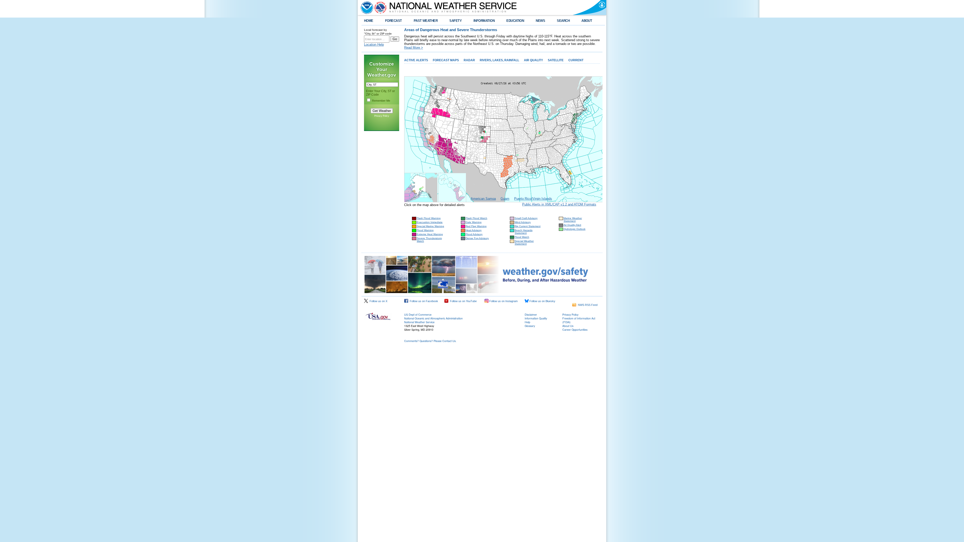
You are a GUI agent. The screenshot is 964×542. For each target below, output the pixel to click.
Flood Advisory (474, 234)
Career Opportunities (574, 329)
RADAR (469, 60)
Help (527, 322)
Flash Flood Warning (429, 218)
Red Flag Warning (476, 226)
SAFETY (455, 21)
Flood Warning (425, 230)
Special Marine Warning (430, 226)
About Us (567, 326)
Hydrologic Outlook (574, 229)
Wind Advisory (523, 222)
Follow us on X (377, 301)
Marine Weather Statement (573, 219)
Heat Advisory (473, 230)
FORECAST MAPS (446, 60)
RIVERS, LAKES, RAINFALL (499, 60)
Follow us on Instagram (503, 301)
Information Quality (536, 318)
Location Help (374, 44)
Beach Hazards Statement (523, 231)
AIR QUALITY (533, 60)
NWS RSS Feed (586, 304)
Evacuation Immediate (430, 222)
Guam (505, 198)
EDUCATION (515, 21)
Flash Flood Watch (476, 218)
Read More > (413, 47)
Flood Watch (522, 237)
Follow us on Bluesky (542, 301)
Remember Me (381, 100)
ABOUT (586, 21)
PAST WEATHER (426, 21)
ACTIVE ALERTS (416, 60)
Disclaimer (531, 314)
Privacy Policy (381, 116)
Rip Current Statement (527, 226)
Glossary (530, 326)
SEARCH (563, 21)
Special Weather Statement (524, 242)
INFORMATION (484, 21)
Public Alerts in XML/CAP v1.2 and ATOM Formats (559, 204)
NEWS (540, 21)
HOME (368, 21)
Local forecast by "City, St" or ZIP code (378, 31)
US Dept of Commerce (418, 314)
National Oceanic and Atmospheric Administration (433, 318)
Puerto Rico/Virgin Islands (533, 198)
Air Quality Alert (572, 225)
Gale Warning (473, 222)
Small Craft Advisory (526, 218)
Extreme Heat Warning (430, 234)
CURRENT (575, 60)
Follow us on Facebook (423, 301)
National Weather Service (419, 322)
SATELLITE (556, 60)
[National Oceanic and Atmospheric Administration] (365, 7)
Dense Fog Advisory (477, 238)
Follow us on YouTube (462, 301)
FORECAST (393, 21)
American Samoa (483, 198)
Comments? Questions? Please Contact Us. (430, 341)
